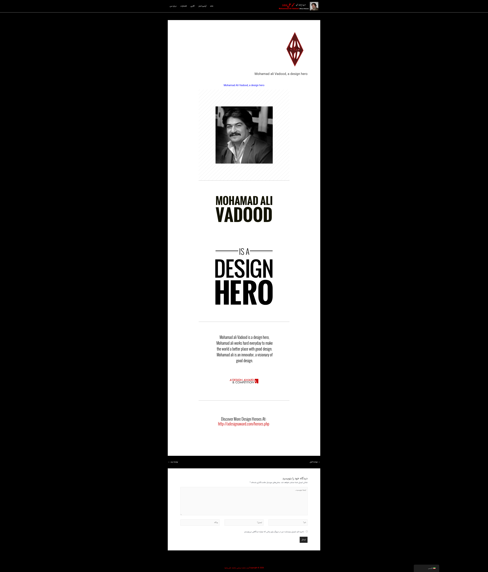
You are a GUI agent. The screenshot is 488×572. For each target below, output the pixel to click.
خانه (211, 6)
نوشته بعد (173, 461)
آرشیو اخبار (202, 6)
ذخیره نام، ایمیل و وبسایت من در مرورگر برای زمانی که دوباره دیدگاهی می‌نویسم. (274, 531)
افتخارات (183, 6)
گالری (192, 6)
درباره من (173, 6)
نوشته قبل (315, 461)
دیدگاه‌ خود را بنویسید (300, 78)
